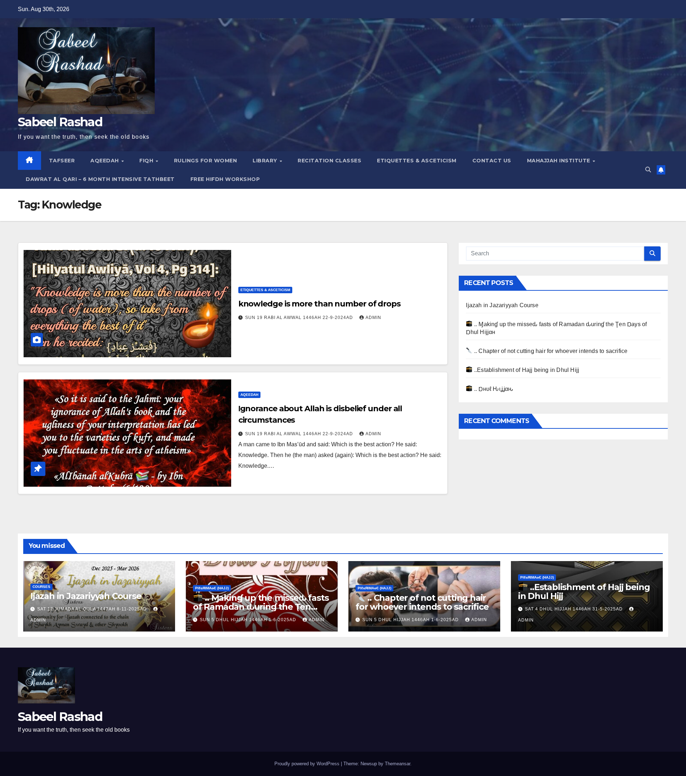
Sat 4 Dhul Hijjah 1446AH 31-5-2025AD (574, 609)
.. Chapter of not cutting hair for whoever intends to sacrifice (550, 351)
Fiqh (147, 160)
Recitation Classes (329, 160)
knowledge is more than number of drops (319, 304)
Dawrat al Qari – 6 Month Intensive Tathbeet (100, 179)
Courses (41, 587)
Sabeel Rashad (60, 121)
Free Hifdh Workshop (225, 179)
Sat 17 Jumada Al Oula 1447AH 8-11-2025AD (92, 609)
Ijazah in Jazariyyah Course (502, 305)
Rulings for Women (205, 160)
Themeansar (397, 763)
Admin (373, 317)
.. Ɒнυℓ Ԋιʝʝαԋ (493, 389)
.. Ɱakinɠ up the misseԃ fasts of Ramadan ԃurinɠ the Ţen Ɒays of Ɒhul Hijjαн (260, 607)
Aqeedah (105, 160)
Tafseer (62, 160)
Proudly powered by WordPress (307, 763)
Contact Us (491, 160)
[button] (648, 170)
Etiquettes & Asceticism (417, 160)
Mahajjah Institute (559, 160)
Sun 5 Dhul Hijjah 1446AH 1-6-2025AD (249, 619)
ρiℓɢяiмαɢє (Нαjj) (212, 588)
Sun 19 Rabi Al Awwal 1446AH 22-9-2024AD (299, 317)
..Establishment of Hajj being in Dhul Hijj (526, 370)
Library (266, 160)
